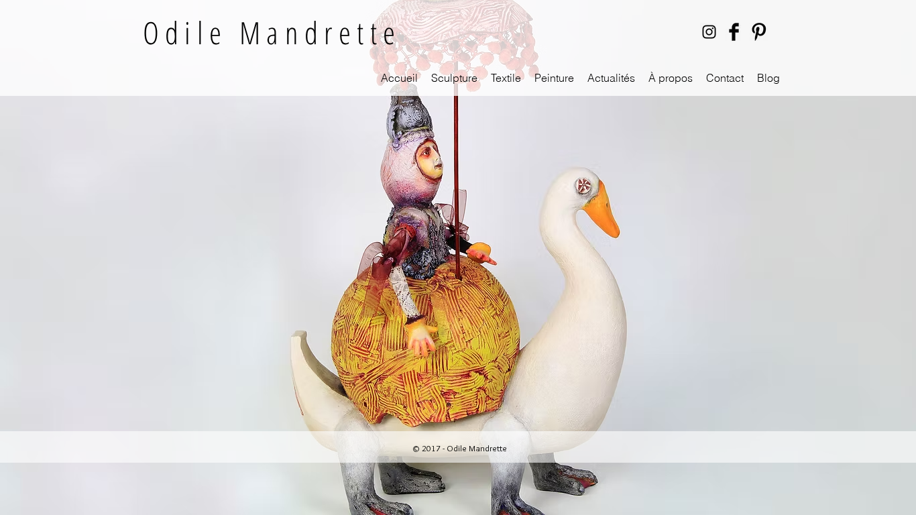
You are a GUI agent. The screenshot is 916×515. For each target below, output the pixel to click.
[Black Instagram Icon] (709, 32)
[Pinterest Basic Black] (759, 32)
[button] (454, 78)
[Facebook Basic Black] (734, 32)
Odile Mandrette (272, 32)
